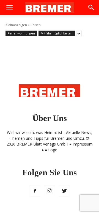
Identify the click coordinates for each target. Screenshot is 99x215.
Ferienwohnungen (21, 33)
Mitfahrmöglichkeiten (57, 33)
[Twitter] (64, 191)
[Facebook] (34, 191)
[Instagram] (49, 190)
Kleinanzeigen (16, 25)
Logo (52, 149)
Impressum (83, 144)
